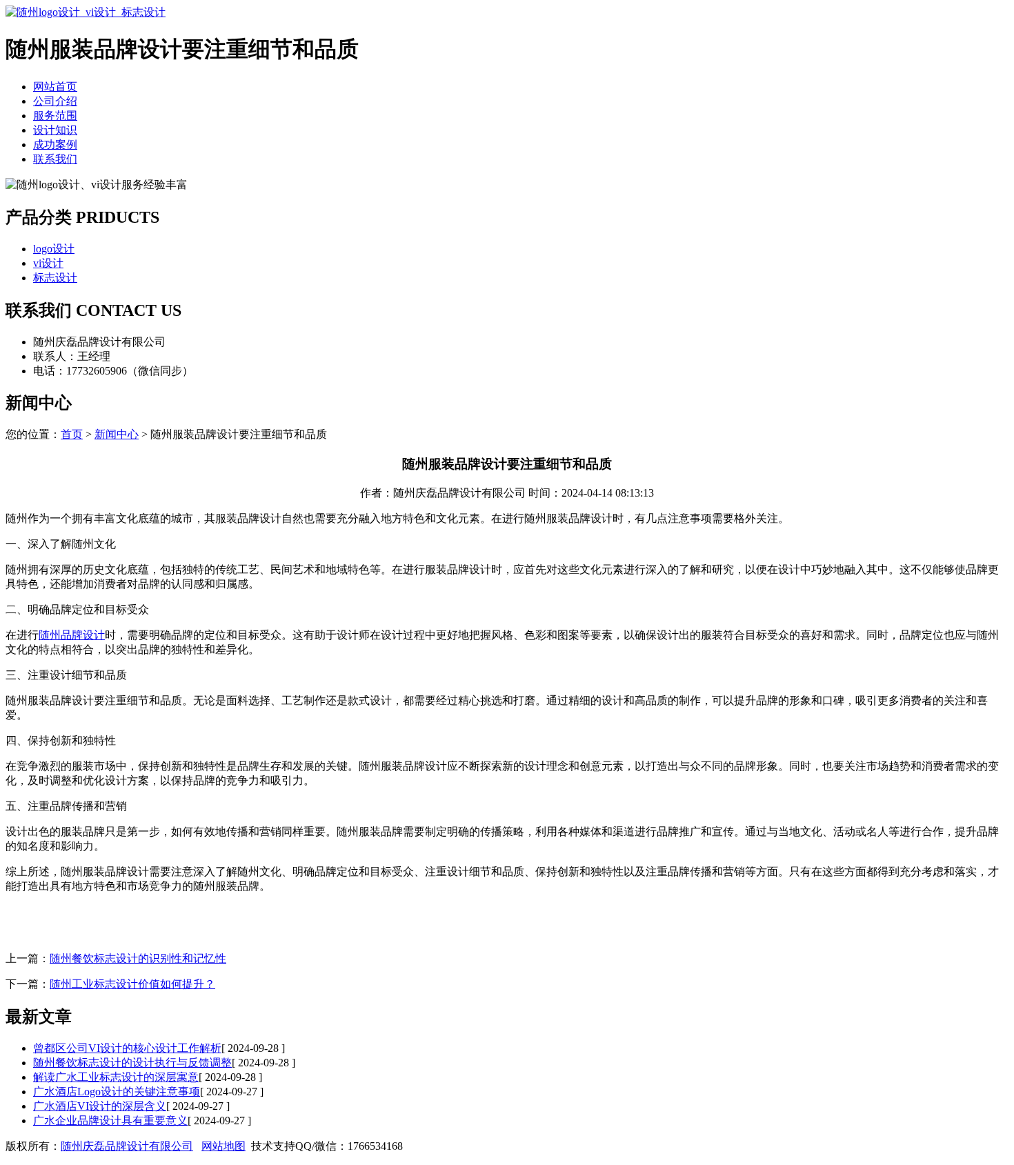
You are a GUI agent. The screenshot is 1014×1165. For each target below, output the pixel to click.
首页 (72, 434)
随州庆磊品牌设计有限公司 (127, 1146)
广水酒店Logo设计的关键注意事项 (116, 1091)
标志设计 (55, 277)
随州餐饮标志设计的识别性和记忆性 (138, 958)
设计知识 (55, 130)
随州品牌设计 (72, 635)
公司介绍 (55, 101)
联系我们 (55, 159)
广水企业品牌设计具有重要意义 (110, 1120)
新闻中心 (117, 434)
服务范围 (55, 115)
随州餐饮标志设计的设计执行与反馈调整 (132, 1062)
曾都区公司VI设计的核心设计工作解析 (127, 1048)
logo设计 (53, 249)
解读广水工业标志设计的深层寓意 (116, 1077)
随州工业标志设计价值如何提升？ (132, 984)
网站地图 (223, 1146)
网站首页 (55, 86)
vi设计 (48, 263)
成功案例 (55, 144)
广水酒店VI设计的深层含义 (99, 1106)
